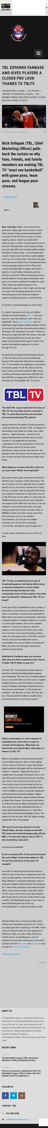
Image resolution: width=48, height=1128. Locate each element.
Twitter (24, 943)
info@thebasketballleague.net (17, 1119)
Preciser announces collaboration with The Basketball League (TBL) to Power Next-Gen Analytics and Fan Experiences (21, 1073)
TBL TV (31, 315)
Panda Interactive (25, 322)
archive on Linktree (20, 947)
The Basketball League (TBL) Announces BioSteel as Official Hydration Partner (20, 1059)
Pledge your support (11, 954)
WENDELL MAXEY (10, 197)
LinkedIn (34, 943)
